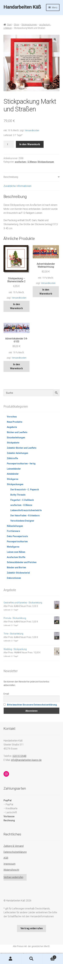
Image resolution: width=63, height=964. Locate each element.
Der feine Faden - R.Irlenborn (25, 515)
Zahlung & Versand (14, 845)
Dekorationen (14, 578)
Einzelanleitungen (16, 437)
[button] (54, 39)
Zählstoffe (12, 458)
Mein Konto (10, 959)
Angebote (12, 427)
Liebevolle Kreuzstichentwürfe (26, 510)
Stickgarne (12, 479)
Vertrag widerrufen (13, 877)
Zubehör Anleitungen (17, 453)
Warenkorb (48, 956)
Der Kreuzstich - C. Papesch (24, 489)
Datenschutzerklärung (15, 851)
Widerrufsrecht (11, 869)
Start (9, 24)
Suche (31, 959)
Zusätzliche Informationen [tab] (17, 186)
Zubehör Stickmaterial (18, 573)
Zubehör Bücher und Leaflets (21, 448)
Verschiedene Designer (22, 521)
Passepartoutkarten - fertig (21, 463)
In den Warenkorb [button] (16, 306)
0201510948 (19, 756)
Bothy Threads (18, 495)
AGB (6, 857)
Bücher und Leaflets (17, 432)
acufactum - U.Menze (26, 162)
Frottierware (13, 531)
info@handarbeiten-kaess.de (26, 760)
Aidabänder (13, 474)
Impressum (9, 863)
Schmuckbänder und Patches (22, 562)
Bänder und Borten (16, 567)
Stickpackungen (29, 24)
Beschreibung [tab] (11, 176)
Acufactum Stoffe (16, 557)
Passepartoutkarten (17, 541)
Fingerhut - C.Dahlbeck (22, 500)
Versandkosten (32, 130)
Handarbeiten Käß (22, 7)
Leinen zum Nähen (16, 552)
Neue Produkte (14, 422)
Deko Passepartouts (17, 536)
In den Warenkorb (29, 144)
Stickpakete (13, 442)
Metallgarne (13, 547)
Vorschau (12, 416)
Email (6, 694)
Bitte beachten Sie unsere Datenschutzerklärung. (32, 704)
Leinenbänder (14, 469)
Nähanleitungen (15, 526)
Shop (16, 24)
